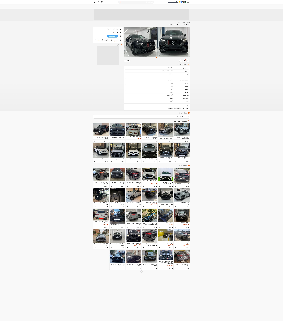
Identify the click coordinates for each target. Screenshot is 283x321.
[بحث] (120, 2)
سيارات (178, 22)
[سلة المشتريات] (102, 2)
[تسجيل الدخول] (95, 2)
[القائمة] (188, 2)
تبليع (126, 61)
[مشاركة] (180, 60)
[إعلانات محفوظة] (187, 60)
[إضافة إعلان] (98, 2)
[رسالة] (175, 141)
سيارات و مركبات (186, 22)
